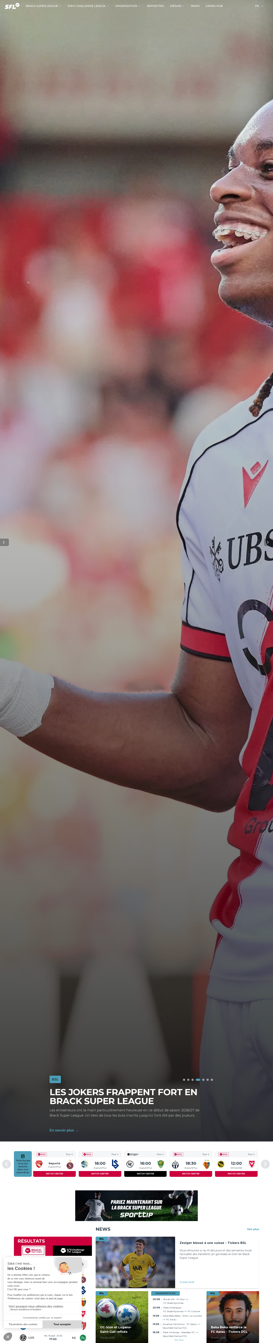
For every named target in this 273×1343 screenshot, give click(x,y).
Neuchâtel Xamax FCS (174, 1327)
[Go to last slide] (6, 1164)
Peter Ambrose (171, 1332)
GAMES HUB (214, 6)
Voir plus (178, 1340)
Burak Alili (169, 1299)
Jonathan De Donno (174, 1324)
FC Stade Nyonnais (173, 1303)
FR (257, 6)
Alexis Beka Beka (172, 1315)
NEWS (195, 6)
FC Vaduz (192, 1324)
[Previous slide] (4, 542)
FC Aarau (171, 1319)
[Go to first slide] (268, 542)
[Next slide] (265, 1164)
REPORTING (155, 6)
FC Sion (181, 1299)
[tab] (184, 1080)
